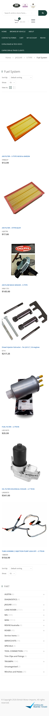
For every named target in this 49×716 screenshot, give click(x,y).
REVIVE (42, 38)
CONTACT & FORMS (9, 38)
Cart (21, 38)
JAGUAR (18, 57)
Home (4, 31)
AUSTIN (8, 594)
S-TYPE (29, 57)
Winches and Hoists (13, 671)
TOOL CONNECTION (14, 651)
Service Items (11, 635)
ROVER (8, 630)
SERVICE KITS (10, 640)
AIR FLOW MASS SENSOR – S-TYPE (15, 285)
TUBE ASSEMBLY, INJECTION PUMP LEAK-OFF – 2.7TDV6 (23, 551)
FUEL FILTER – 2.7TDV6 (10, 427)
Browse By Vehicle (17, 31)
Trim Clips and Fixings (14, 656)
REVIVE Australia (12, 625)
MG (6, 615)
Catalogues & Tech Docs (12, 44)
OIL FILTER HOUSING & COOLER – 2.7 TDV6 (18, 489)
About (31, 31)
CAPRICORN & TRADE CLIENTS (13, 50)
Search (42, 13)
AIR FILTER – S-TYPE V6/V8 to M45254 (16, 156)
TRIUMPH (9, 661)
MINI (7, 620)
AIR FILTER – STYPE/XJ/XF (11, 228)
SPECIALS (9, 646)
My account (32, 38)
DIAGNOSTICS (11, 599)
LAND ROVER (10, 609)
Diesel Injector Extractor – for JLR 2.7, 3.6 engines (20, 347)
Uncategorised (11, 666)
